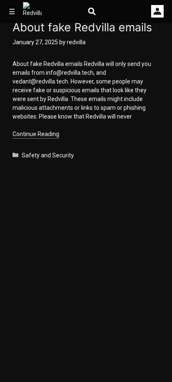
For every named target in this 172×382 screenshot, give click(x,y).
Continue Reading (36, 134)
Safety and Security (48, 155)
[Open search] (91, 11)
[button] (157, 11)
